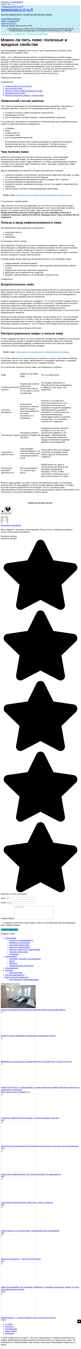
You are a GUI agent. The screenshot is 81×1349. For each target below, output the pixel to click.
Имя (3, 898)
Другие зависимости (14, 975)
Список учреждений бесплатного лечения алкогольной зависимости (33, 1010)
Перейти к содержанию (12, 2)
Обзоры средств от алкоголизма (24, 949)
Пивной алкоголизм (18, 952)
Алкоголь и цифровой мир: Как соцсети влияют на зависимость (31, 1174)
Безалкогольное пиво (15, 93)
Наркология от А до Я (17, 9)
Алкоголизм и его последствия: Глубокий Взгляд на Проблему (30, 1231)
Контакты (9, 1326)
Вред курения (15, 973)
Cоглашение (11, 1329)
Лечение (13, 963)
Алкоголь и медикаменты (21, 940)
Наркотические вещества (21, 966)
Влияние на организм (19, 943)
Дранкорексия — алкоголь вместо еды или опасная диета (28, 1318)
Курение (9, 970)
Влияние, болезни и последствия (25, 959)
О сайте (9, 1324)
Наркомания (11, 956)
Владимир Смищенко (11, 525)
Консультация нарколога (16, 977)
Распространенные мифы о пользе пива (24, 95)
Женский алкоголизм (19, 945)
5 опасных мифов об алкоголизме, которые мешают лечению (30, 1118)
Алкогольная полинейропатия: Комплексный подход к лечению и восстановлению (39, 1146)
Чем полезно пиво (14, 88)
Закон (12, 961)
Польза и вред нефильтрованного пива (24, 91)
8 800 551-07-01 (8, 23)
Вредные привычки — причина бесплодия (21, 1259)
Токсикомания (11, 968)
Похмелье (14, 954)
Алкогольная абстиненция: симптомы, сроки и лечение (27, 1202)
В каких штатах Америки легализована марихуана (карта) (28, 1036)
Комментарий (7, 918)
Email (4, 902)
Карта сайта (11, 1331)
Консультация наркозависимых (24, 979)
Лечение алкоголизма (19, 947)
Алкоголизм (10, 938)
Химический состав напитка (18, 86)
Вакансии (9, 1333)
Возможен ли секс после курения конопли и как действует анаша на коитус (36, 1061)
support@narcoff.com (10, 19)
